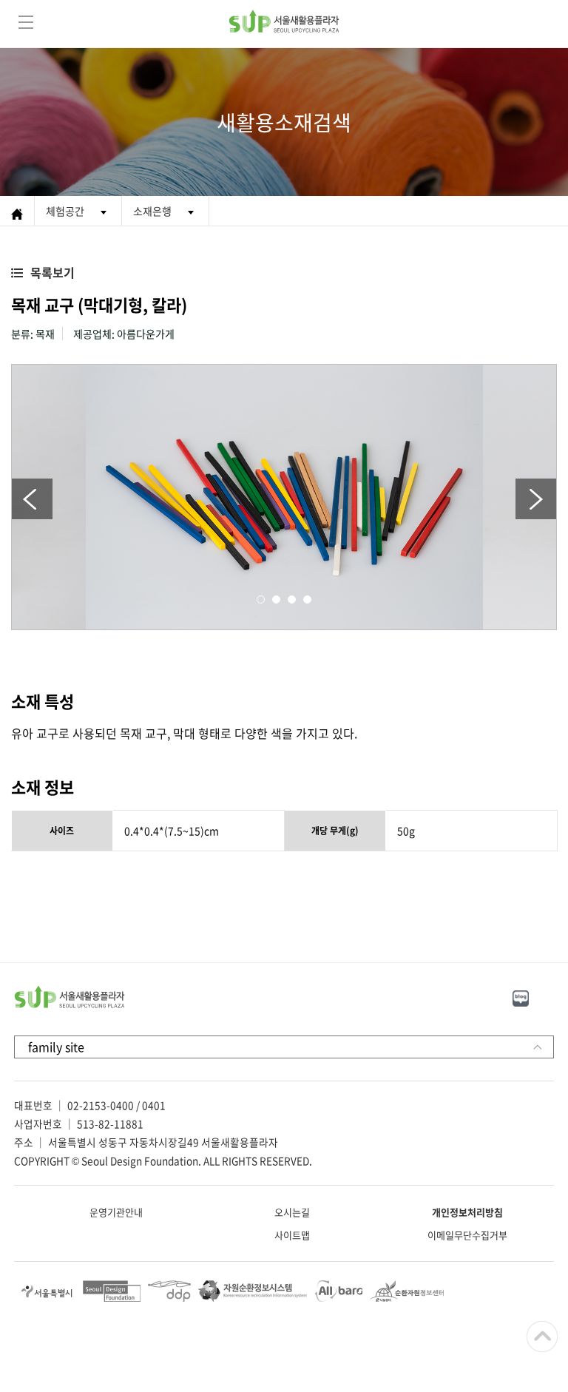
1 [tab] (261, 599)
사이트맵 (292, 1235)
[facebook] (552, 996)
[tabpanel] (284, 497)
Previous (32, 499)
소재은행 (152, 210)
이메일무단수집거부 (467, 1235)
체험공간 (65, 210)
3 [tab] (292, 599)
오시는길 (292, 1212)
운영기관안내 (116, 1212)
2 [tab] (276, 599)
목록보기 (52, 272)
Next (535, 499)
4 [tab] (307, 599)
